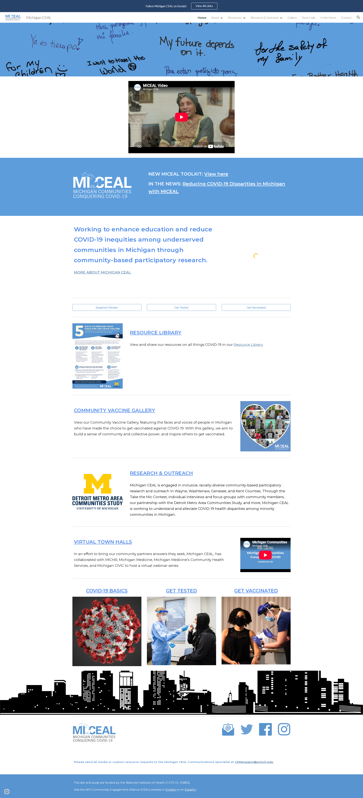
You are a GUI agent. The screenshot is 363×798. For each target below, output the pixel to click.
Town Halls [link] (309, 17)
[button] (358, 17)
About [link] (215, 17)
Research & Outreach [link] (265, 17)
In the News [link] (328, 17)
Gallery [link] (292, 17)
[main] (219, 183)
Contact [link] (346, 17)
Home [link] (202, 17)
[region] (181, 6)
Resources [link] (235, 17)
